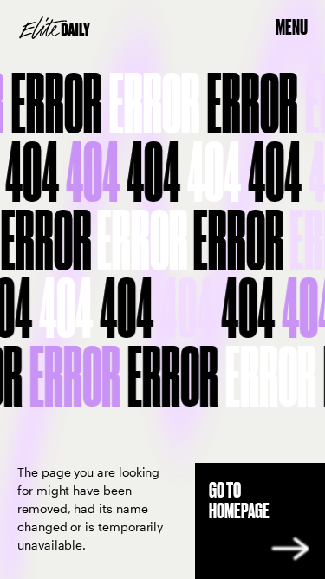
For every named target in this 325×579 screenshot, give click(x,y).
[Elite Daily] (54, 27)
